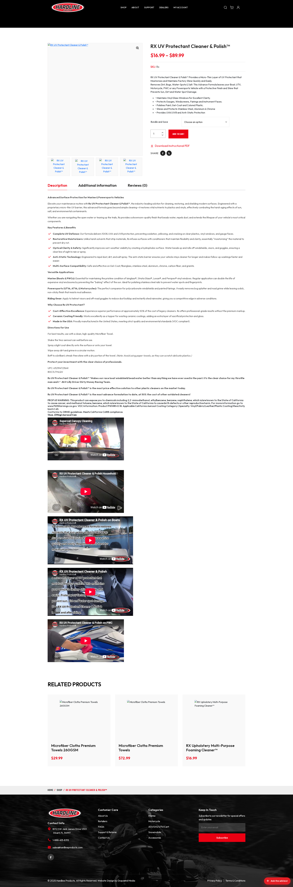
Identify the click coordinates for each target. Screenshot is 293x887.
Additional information (97, 185)
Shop (124, 7)
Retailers (102, 821)
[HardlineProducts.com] (68, 7)
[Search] (225, 7)
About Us (103, 815)
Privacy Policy (214, 880)
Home (50, 790)
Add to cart (178, 134)
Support (149, 7)
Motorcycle (154, 821)
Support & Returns (107, 832)
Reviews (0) (137, 185)
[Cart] (232, 7)
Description (57, 185)
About (135, 7)
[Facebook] (162, 152)
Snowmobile (154, 832)
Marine (152, 815)
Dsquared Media (126, 880)
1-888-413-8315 (61, 840)
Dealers (163, 7)
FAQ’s (101, 826)
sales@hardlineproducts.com (68, 847)
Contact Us (104, 837)
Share (154, 153)
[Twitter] (169, 152)
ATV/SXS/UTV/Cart (158, 826)
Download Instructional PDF (172, 146)
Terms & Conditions (235, 880)
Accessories (154, 837)
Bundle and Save (159, 121)
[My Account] (238, 7)
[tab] (57, 185)
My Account (181, 7)
